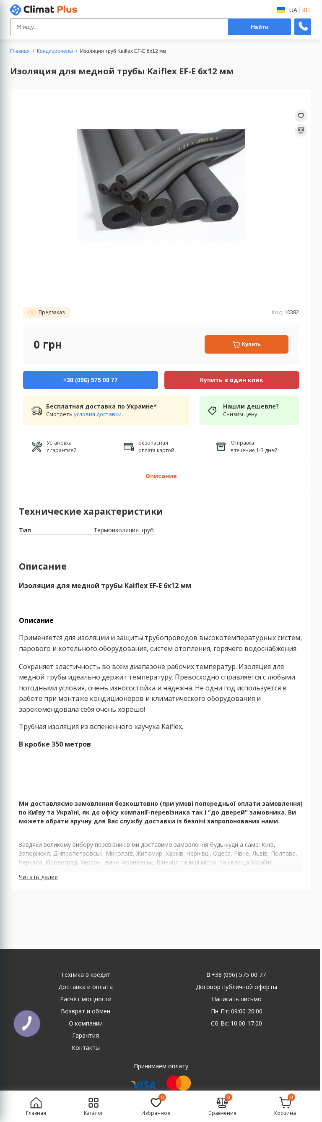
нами (269, 821)
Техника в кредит (85, 975)
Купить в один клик (231, 380)
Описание (161, 476)
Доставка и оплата (85, 987)
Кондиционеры (55, 51)
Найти (260, 26)
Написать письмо (237, 999)
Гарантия (85, 1035)
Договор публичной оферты (236, 987)
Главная (20, 51)
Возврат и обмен (85, 1011)
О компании (86, 1023)
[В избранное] (301, 115)
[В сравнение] (301, 130)
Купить (251, 344)
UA (293, 10)
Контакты (86, 1048)
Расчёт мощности (86, 999)
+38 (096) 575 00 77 (238, 975)
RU (306, 10)
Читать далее (38, 877)
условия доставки (98, 414)
